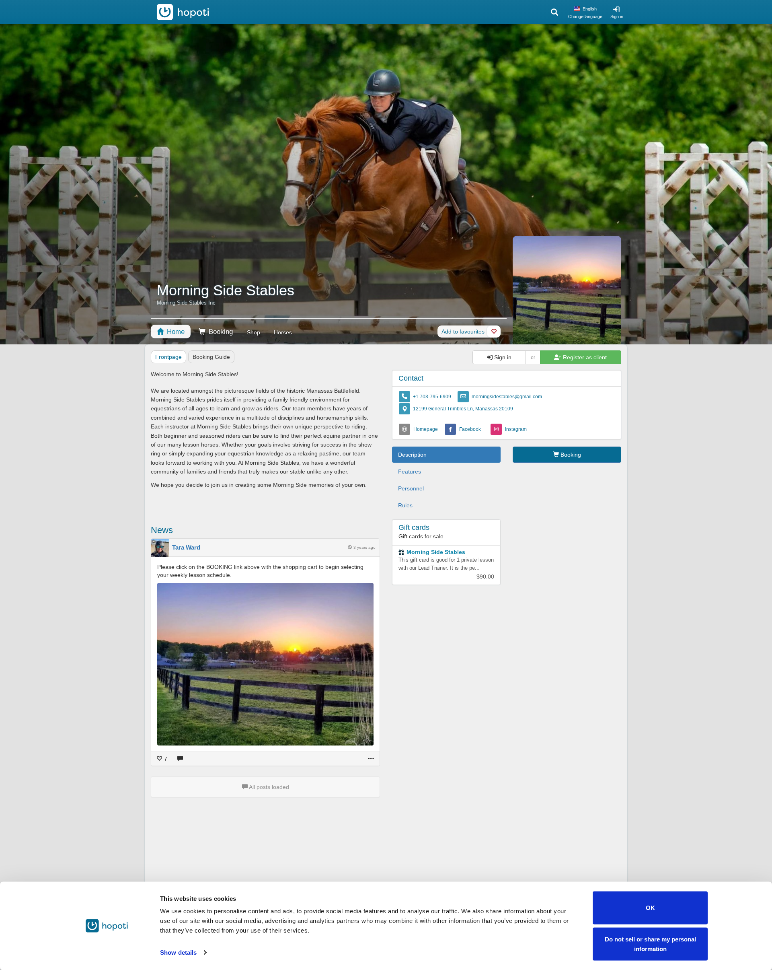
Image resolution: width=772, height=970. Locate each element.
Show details (178, 952)
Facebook (470, 429)
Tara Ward (186, 547)
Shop (253, 332)
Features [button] (409, 471)
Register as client (584, 357)
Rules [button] (405, 505)
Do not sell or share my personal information (650, 943)
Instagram (516, 429)
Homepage (425, 429)
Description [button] (412, 454)
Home (175, 332)
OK (650, 907)
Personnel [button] (411, 488)
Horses (283, 332)
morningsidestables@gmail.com (507, 397)
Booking (220, 332)
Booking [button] (570, 454)
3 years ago (364, 547)
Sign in (616, 16)
